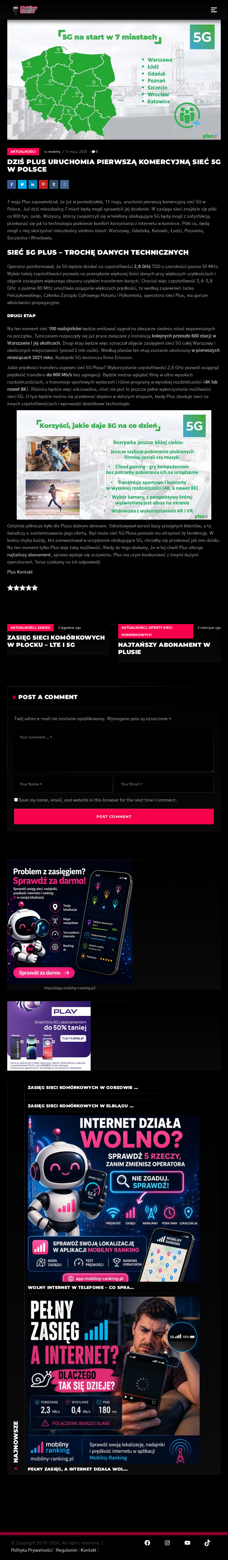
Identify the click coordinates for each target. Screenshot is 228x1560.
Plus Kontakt (20, 572)
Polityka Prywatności (32, 1550)
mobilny (54, 151)
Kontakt (88, 1550)
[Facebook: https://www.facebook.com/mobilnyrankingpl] (147, 1542)
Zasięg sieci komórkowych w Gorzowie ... (83, 1087)
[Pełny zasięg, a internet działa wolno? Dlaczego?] (111, 1380)
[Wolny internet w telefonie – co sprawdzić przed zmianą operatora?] (111, 1198)
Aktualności (23, 151)
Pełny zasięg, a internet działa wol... (78, 1469)
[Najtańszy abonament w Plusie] (169, 643)
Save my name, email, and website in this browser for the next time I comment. (98, 800)
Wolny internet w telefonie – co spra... (81, 1287)
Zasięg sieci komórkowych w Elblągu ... (81, 1105)
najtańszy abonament (29, 555)
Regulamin (66, 1550)
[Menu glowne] (214, 9)
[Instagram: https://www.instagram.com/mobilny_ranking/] (167, 1542)
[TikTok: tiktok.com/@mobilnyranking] (207, 1542)
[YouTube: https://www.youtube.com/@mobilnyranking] (187, 1542)
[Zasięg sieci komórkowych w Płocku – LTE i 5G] (58, 639)
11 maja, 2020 (76, 151)
